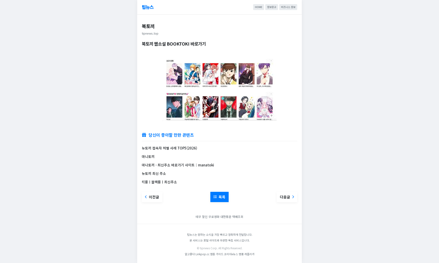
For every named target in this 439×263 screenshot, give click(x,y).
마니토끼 (148, 156)
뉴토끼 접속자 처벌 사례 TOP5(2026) (169, 148)
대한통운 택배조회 (231, 216)
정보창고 (271, 7)
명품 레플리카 (246, 254)
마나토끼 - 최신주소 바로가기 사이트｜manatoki (178, 165)
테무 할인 (202, 216)
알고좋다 (190, 254)
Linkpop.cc (202, 254)
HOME (258, 7)
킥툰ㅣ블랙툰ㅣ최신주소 (159, 181)
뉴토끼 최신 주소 (154, 173)
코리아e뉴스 (231, 254)
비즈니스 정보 (288, 7)
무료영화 (214, 216)
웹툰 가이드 (216, 254)
